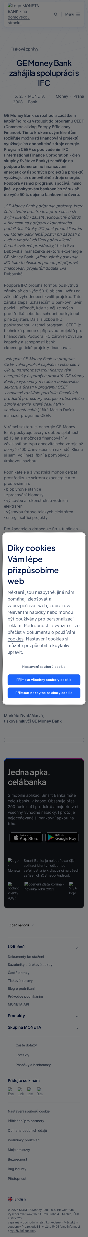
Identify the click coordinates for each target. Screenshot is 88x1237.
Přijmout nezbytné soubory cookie (43, 693)
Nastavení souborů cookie (44, 667)
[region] (44, 618)
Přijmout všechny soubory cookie (44, 680)
